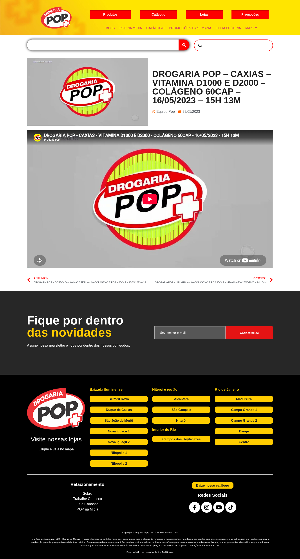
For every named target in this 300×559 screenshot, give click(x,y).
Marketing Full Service (163, 552)
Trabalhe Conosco (87, 499)
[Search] (184, 44)
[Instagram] (206, 507)
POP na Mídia (87, 509)
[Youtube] (218, 507)
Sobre (87, 493)
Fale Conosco (87, 504)
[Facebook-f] (194, 507)
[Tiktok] (230, 507)
